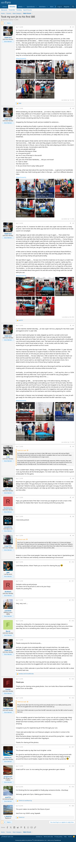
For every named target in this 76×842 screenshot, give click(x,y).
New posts (4, 10)
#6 (73, 478)
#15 (73, 679)
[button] (24, 6)
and (26, 674)
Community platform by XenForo (31, 840)
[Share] (70, 27)
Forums (12, 7)
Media (20, 7)
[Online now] (8, 455)
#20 (73, 806)
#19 (73, 787)
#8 (73, 516)
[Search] (73, 6)
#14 (73, 640)
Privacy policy (58, 836)
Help (65, 836)
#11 (73, 581)
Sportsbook (31, 7)
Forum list (12, 10)
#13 (73, 621)
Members (42, 7)
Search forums (27, 10)
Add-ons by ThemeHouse (54, 840)
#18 (73, 766)
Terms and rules (48, 836)
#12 (73, 600)
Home (4, 7)
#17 (73, 747)
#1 (73, 27)
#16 (73, 698)
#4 (73, 325)
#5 (73, 446)
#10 (73, 562)
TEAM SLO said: (21, 450)
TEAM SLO (6, 20)
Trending (19, 10)
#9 (73, 535)
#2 (73, 108)
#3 (73, 223)
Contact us (39, 836)
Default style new (8, 836)
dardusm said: (21, 539)
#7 (73, 497)
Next (8, 23)
